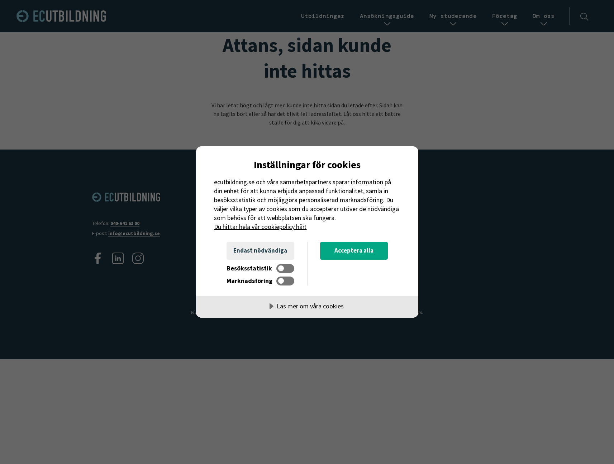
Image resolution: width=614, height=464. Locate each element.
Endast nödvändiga (260, 250)
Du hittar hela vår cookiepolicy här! (260, 227)
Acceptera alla (353, 250)
